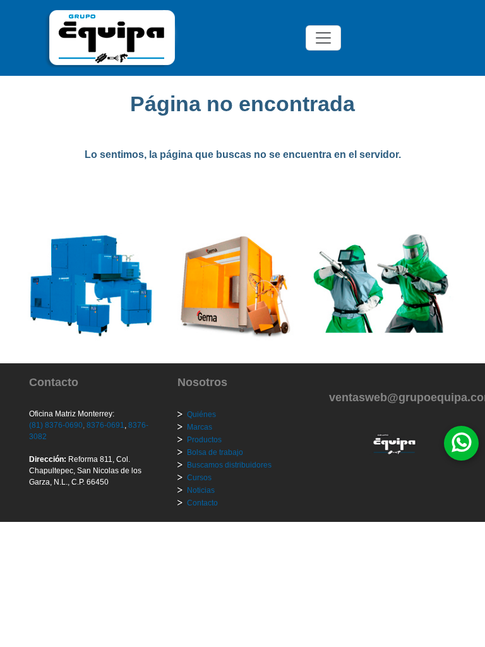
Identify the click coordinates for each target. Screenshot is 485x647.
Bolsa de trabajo (215, 452)
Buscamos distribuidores (229, 465)
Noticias (201, 490)
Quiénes (201, 414)
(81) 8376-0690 (56, 425)
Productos (204, 439)
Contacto (202, 503)
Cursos (199, 477)
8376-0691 (104, 425)
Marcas (199, 427)
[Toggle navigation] (323, 38)
